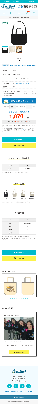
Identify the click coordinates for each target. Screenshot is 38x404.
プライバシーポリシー (29, 391)
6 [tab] (20, 299)
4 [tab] (16, 299)
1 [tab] (11, 299)
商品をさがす (16, 17)
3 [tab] (14, 299)
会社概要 (7, 391)
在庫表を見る (20, 140)
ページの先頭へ (19, 397)
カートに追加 (20, 145)
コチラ (22, 130)
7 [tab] (22, 299)
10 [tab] (27, 299)
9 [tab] (25, 299)
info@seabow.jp (21, 381)
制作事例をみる (19, 352)
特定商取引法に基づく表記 (16, 391)
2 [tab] (12, 299)
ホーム (10, 17)
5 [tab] (18, 299)
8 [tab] (24, 299)
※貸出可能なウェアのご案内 (23, 83)
